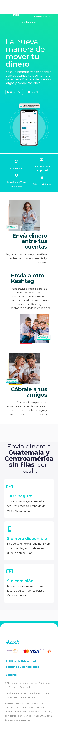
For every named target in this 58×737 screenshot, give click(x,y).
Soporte (11, 674)
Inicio (16, 15)
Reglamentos (29, 22)
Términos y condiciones (22, 666)
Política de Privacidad (21, 661)
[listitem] (29, 77)
